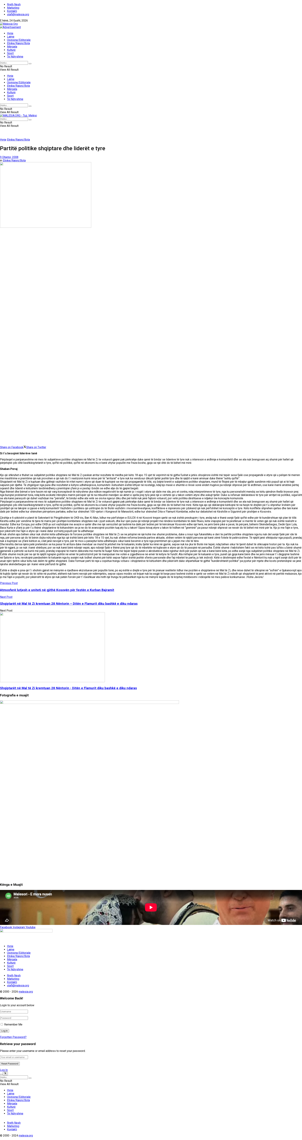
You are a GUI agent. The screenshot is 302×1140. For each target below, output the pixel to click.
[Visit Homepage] (9, 24)
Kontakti (12, 11)
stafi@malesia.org (18, 14)
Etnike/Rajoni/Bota (18, 43)
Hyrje (10, 33)
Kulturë (11, 50)
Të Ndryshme (15, 56)
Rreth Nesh (14, 4)
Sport (10, 53)
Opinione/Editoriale (19, 40)
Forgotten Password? (13, 1037)
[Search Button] (30, 63)
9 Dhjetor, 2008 (9, 157)
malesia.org (26, 991)
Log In (4, 1070)
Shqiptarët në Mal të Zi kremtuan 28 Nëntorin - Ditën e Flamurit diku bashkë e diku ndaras (68, 688)
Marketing (13, 7)
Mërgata (12, 46)
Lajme (10, 36)
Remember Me (13, 1024)
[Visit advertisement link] (10, 27)
